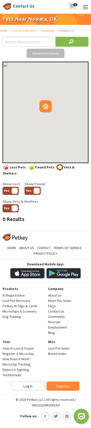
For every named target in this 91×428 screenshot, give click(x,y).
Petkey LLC (35, 399)
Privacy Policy (45, 253)
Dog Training (12, 316)
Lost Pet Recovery (17, 300)
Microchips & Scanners (20, 311)
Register (63, 386)
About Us (26, 248)
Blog (51, 332)
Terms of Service (68, 248)
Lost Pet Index (59, 348)
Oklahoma (47, 30)
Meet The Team (59, 300)
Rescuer (54, 322)
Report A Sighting (16, 369)
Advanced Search (45, 53)
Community (56, 316)
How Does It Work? (17, 359)
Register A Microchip (18, 353)
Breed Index (57, 353)
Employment (57, 327)
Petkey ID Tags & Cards (20, 306)
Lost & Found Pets (24, 30)
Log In (28, 386)
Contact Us (23, 6)
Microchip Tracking (17, 364)
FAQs (52, 306)
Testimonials (12, 375)
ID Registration (14, 295)
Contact (44, 248)
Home (3, 30)
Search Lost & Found (18, 348)
